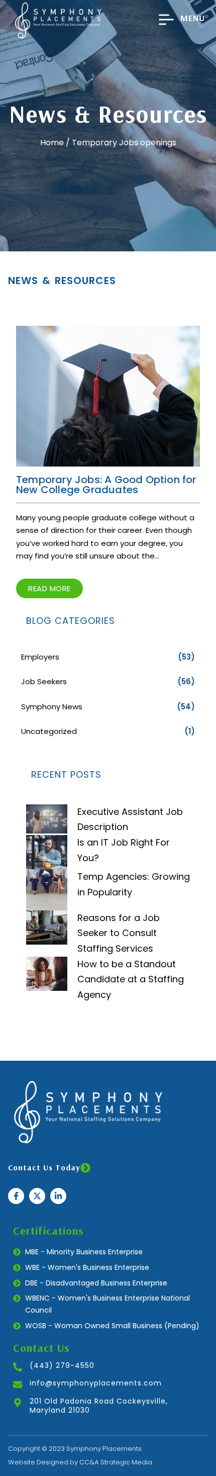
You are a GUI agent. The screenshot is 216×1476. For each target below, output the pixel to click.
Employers (40, 657)
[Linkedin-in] (58, 1196)
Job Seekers (44, 681)
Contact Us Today (44, 1167)
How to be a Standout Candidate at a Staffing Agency (130, 979)
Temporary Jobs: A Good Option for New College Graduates (106, 485)
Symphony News (51, 706)
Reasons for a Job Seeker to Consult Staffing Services (118, 933)
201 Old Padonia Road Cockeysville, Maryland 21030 (99, 1405)
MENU (192, 18)
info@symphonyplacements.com (96, 1383)
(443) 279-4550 (62, 1365)
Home (52, 142)
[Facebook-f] (16, 1196)
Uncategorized (49, 731)
